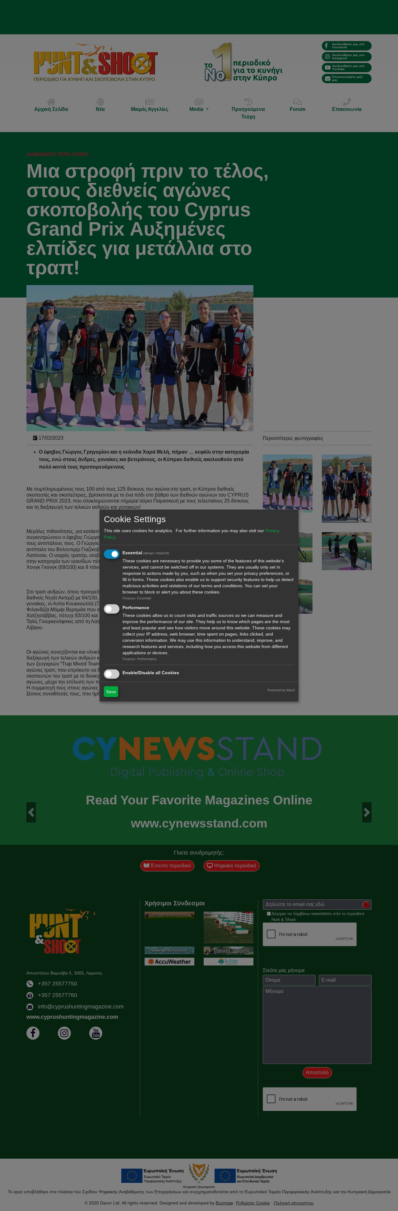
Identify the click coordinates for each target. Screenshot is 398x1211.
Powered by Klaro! (281, 690)
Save (111, 691)
